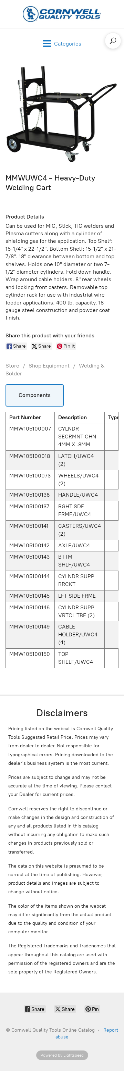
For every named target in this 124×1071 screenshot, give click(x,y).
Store (12, 365)
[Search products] (113, 41)
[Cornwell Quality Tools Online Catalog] (62, 14)
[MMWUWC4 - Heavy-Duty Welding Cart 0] (62, 114)
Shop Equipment (49, 365)
